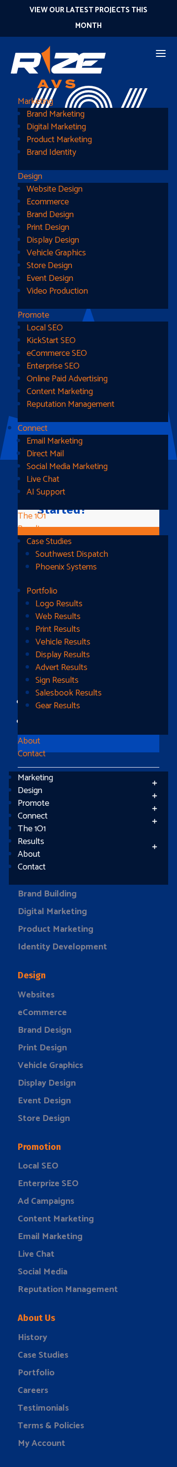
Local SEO (45, 328)
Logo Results (59, 604)
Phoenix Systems (66, 567)
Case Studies (49, 541)
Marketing (35, 101)
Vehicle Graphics (56, 253)
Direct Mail (45, 454)
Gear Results (57, 705)
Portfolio (42, 591)
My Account (41, 1443)
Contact (32, 753)
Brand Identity (51, 152)
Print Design (48, 227)
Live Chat (43, 479)
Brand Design (50, 214)
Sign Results (57, 680)
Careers (33, 1390)
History (32, 1337)
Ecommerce (48, 202)
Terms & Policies (51, 1425)
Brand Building (47, 894)
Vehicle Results (62, 642)
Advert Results (61, 667)
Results (31, 529)
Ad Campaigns (46, 1201)
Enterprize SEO (48, 1183)
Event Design (50, 278)
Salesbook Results (68, 693)
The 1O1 (32, 516)
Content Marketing (60, 391)
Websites (36, 995)
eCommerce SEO (57, 353)
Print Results (57, 629)
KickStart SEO (51, 340)
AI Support (46, 492)
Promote (33, 315)
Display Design (53, 240)
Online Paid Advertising (67, 379)
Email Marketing (55, 441)
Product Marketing (59, 139)
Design (30, 176)
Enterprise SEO (53, 366)
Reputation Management (71, 404)
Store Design (49, 265)
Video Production (57, 291)
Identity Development (62, 947)
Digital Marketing (56, 127)
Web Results (58, 616)
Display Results (62, 654)
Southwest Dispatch (71, 554)
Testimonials (43, 1408)
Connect (33, 428)
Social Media (42, 1272)
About (29, 741)
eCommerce (42, 1012)
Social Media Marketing (67, 466)
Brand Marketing (56, 114)
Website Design (55, 189)
